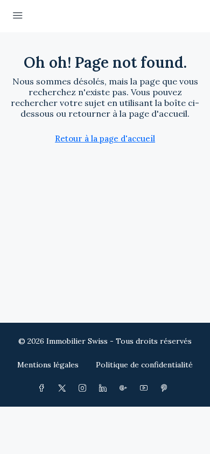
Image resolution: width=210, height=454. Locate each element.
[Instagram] (84, 388)
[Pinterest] (166, 388)
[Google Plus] (125, 388)
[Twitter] (64, 388)
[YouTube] (146, 388)
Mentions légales (48, 365)
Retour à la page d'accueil (105, 138)
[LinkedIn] (105, 388)
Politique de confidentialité (144, 365)
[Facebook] (44, 388)
